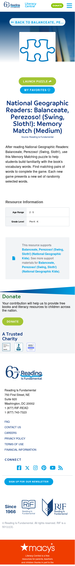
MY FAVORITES (36, 90)
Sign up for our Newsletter (29, 481)
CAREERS (11, 433)
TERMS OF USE (16, 444)
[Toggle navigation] (69, 5)
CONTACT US (14, 427)
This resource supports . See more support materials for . (43, 258)
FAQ (7, 421)
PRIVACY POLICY (15, 438)
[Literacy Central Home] (30, 4)
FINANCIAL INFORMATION (20, 449)
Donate (13, 321)
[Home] (14, 4)
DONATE (57, 5)
